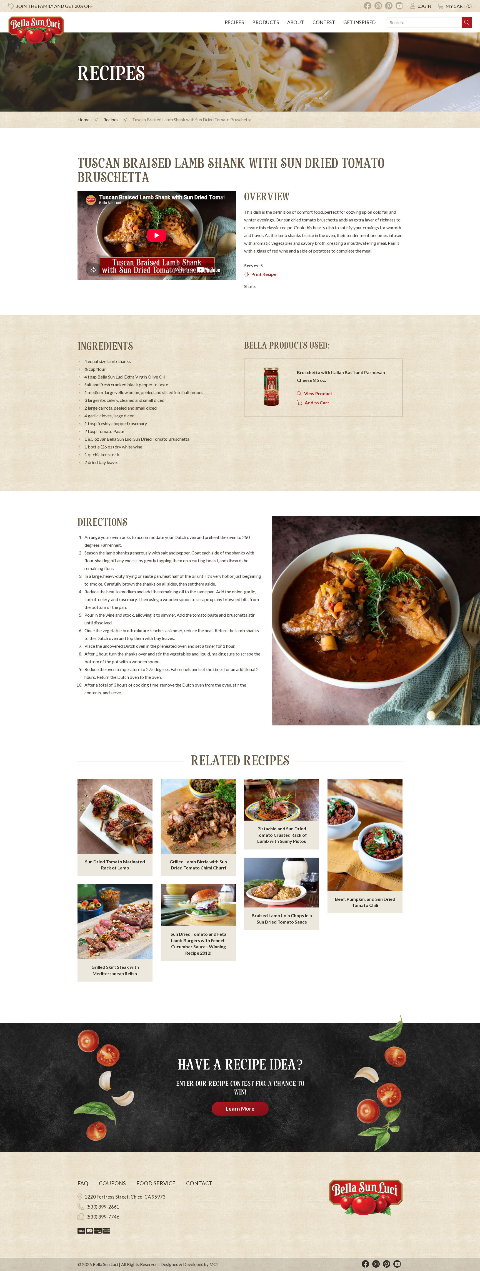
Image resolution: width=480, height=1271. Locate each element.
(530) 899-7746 (102, 1217)
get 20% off (54, 6)
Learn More (240, 1108)
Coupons (112, 1183)
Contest (323, 22)
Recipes (234, 22)
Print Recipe (263, 274)
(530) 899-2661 (102, 1207)
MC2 (214, 1264)
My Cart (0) (459, 6)
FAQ (83, 1183)
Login (424, 6)
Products (265, 22)
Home (83, 119)
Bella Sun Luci (105, 1264)
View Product (318, 393)
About (295, 22)
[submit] (467, 22)
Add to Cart (317, 402)
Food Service (156, 1183)
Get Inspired (359, 22)
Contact (199, 1183)
